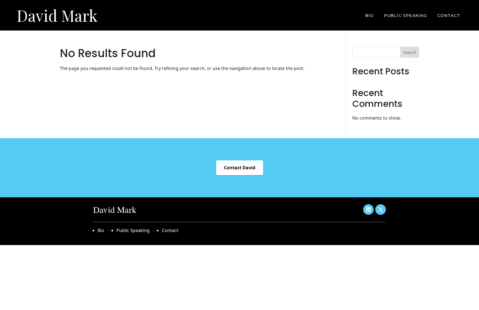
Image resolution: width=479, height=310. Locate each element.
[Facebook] (368, 209)
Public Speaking (405, 15)
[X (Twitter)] (380, 209)
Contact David (239, 168)
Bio (369, 15)
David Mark (57, 15)
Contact (448, 15)
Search (409, 52)
